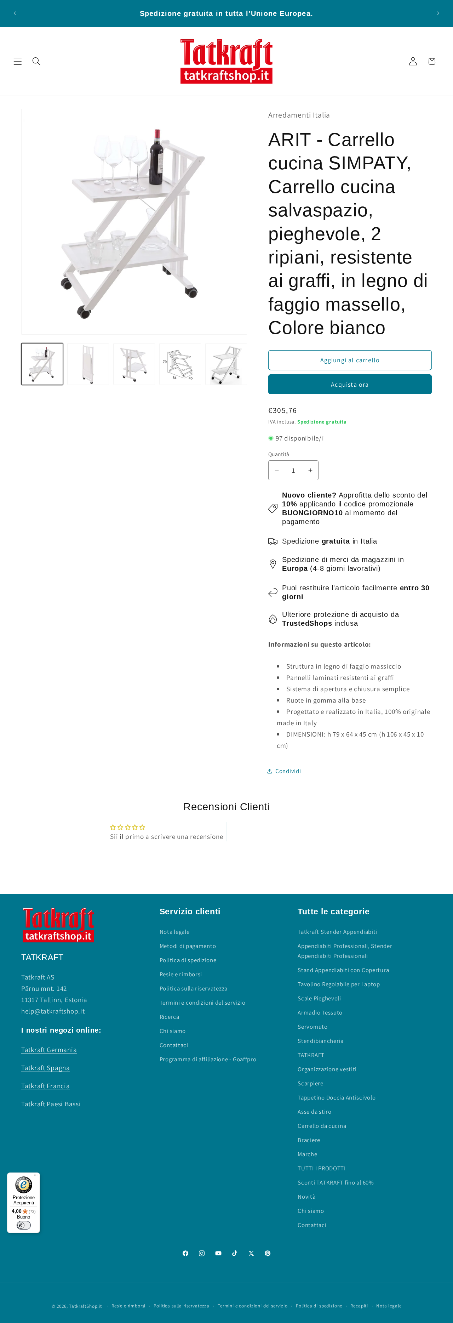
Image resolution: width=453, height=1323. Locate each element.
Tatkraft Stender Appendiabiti (337, 932)
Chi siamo (173, 1031)
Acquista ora (350, 384)
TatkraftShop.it (85, 1306)
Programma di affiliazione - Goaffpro (208, 1059)
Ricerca (169, 1017)
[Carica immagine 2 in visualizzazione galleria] (88, 364)
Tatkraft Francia (45, 1085)
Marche (307, 1154)
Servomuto (312, 1026)
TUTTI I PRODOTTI (322, 1168)
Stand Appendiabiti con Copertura (343, 970)
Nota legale (175, 932)
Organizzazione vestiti (327, 1069)
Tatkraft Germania (49, 1049)
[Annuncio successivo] (438, 13)
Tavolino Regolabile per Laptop (339, 984)
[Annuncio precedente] (15, 13)
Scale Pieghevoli (319, 998)
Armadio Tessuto (320, 1012)
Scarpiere (310, 1083)
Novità (306, 1196)
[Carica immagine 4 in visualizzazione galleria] (180, 364)
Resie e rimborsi (181, 974)
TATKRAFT (311, 1055)
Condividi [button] (288, 771)
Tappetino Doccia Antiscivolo (336, 1097)
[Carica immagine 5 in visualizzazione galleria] (226, 364)
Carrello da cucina (322, 1126)
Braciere (309, 1140)
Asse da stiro (314, 1111)
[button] (17, 61)
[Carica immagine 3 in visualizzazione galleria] (134, 364)
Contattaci (174, 1045)
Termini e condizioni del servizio (203, 1002)
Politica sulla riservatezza (194, 988)
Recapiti (359, 1306)
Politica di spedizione (188, 960)
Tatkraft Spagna (45, 1067)
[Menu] (35, 1176)
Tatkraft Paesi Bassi (51, 1103)
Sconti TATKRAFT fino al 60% (336, 1182)
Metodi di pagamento (188, 946)
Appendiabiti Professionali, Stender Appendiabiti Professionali (345, 951)
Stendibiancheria (321, 1041)
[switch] (24, 1225)
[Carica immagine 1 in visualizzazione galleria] (42, 364)
